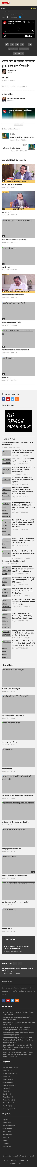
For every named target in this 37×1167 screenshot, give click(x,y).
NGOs (5, 1091)
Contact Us (23, 1160)
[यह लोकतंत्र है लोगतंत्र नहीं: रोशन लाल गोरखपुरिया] (18, 810)
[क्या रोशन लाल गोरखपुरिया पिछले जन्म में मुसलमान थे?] (18, 149)
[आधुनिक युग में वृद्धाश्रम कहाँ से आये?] (18, 311)
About (13, 1160)
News (5, 1088)
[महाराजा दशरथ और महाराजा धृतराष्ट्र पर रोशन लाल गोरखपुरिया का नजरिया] (18, 138)
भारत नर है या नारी (6, 212)
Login (34, 8)
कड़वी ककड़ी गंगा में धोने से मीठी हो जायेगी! (13, 295)
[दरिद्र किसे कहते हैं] (18, 757)
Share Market (9, 1073)
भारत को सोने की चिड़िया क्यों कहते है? (12, 184)
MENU (4, 8)
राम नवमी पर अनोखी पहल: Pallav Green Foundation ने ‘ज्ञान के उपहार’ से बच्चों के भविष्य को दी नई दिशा (23, 602)
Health (5, 1076)
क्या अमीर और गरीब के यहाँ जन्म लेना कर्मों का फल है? (15, 350)
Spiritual (13, 86)
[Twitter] (12, 399)
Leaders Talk (7, 1082)
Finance (6, 1070)
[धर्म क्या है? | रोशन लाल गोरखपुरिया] (18, 677)
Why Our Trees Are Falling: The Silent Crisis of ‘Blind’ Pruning (16, 947)
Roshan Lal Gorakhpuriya (16, 98)
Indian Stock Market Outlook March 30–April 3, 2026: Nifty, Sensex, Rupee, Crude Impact (22, 616)
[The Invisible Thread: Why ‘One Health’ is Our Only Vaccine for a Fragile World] (6, 592)
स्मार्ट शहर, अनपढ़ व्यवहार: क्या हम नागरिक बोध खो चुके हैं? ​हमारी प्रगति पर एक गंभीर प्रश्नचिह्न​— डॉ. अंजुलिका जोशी (23, 633)
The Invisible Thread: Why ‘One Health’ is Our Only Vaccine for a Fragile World (23, 591)
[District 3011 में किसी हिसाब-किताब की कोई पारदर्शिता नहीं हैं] (18, 784)
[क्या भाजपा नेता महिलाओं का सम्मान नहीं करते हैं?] (18, 864)
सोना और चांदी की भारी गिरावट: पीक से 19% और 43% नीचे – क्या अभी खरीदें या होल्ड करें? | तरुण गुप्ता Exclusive (22, 569)
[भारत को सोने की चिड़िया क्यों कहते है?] (18, 173)
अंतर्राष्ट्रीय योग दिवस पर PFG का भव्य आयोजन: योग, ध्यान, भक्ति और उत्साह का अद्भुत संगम (22, 479)
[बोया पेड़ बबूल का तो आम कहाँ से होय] (18, 837)
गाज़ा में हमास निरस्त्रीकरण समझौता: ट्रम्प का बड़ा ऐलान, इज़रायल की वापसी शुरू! (18, 1018)
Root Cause (7, 1097)
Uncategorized (8, 1109)
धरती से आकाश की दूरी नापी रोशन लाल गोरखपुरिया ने (15, 902)
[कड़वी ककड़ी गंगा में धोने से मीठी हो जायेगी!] (18, 283)
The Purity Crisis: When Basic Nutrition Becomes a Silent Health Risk (23, 553)
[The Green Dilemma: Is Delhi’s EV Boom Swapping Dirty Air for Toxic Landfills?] (6, 470)
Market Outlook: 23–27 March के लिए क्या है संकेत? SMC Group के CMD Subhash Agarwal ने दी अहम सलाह (23, 643)
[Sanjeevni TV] (18, 432)
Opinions (6, 1094)
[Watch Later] (22, 44)
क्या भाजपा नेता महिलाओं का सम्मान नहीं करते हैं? (14, 875)
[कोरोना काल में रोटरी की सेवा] (18, 730)
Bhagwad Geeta (8, 129)
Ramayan (17, 129)
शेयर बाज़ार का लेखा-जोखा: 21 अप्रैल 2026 (13, 561)
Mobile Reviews (8, 1085)
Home (6, 1160)
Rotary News (7, 1100)
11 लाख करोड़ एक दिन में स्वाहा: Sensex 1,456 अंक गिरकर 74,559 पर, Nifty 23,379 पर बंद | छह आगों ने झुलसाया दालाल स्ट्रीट (17, 1047)
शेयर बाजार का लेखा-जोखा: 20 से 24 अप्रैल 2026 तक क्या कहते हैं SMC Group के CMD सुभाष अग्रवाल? (23, 580)
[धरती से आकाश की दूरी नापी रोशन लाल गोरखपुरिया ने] (18, 890)
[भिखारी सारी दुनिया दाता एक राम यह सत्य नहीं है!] (18, 228)
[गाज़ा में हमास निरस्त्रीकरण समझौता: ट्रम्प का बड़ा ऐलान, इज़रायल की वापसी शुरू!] (6, 453)
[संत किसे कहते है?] (18, 366)
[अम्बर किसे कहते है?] (18, 256)
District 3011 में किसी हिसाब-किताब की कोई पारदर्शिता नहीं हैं (18, 795)
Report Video (15, 1163)
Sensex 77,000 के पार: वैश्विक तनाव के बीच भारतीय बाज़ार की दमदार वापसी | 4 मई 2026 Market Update (23, 541)
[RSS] (17, 399)
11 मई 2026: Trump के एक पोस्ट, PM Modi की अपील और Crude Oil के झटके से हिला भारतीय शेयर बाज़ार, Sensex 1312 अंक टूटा (18, 1054)
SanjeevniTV (11, 70)
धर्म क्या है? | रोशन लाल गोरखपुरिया (11, 688)
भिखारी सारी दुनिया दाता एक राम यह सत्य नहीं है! (14, 239)
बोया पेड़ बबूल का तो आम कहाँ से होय (11, 849)
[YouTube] (8, 399)
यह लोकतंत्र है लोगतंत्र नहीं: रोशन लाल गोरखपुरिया (15, 822)
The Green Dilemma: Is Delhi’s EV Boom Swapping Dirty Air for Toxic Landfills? (23, 469)
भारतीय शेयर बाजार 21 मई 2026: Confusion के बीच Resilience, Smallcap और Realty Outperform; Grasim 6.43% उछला (18, 1040)
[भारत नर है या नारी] (18, 200)
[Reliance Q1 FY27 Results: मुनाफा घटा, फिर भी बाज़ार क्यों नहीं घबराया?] (6, 461)
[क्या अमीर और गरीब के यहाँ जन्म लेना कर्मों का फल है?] (18, 338)
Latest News (7, 1079)
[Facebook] (3, 399)
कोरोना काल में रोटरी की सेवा (9, 742)
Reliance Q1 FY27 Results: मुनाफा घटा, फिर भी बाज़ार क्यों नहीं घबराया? (19, 1023)
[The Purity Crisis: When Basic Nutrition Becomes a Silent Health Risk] (6, 553)
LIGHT (4, 17)
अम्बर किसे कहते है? (7, 267)
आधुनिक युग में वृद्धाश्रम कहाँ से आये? (11, 322)
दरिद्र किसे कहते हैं (7, 769)
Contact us (7, 1146)
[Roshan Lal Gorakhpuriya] (4, 99)
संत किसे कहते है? (6, 377)
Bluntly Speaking (9, 1067)
